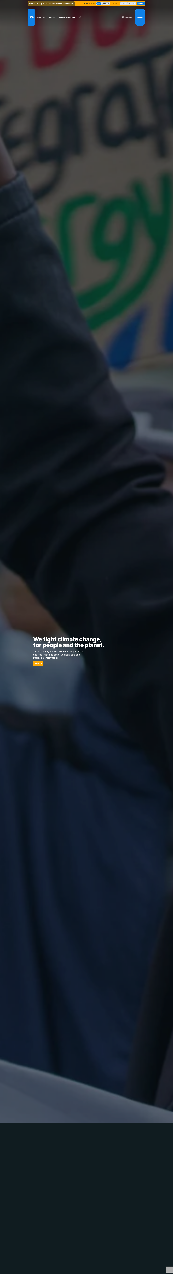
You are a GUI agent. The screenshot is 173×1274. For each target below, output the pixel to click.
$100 (131, 3)
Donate (140, 17)
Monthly (106, 3)
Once (99, 3)
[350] (31, 17)
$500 (140, 3)
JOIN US (37, 663)
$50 (123, 3)
